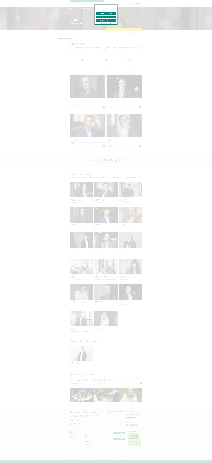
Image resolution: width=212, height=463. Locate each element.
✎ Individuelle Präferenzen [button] (105, 20)
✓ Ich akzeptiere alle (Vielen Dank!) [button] (106, 13)
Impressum (109, 23)
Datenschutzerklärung (104, 23)
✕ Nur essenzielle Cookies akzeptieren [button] (106, 17)
